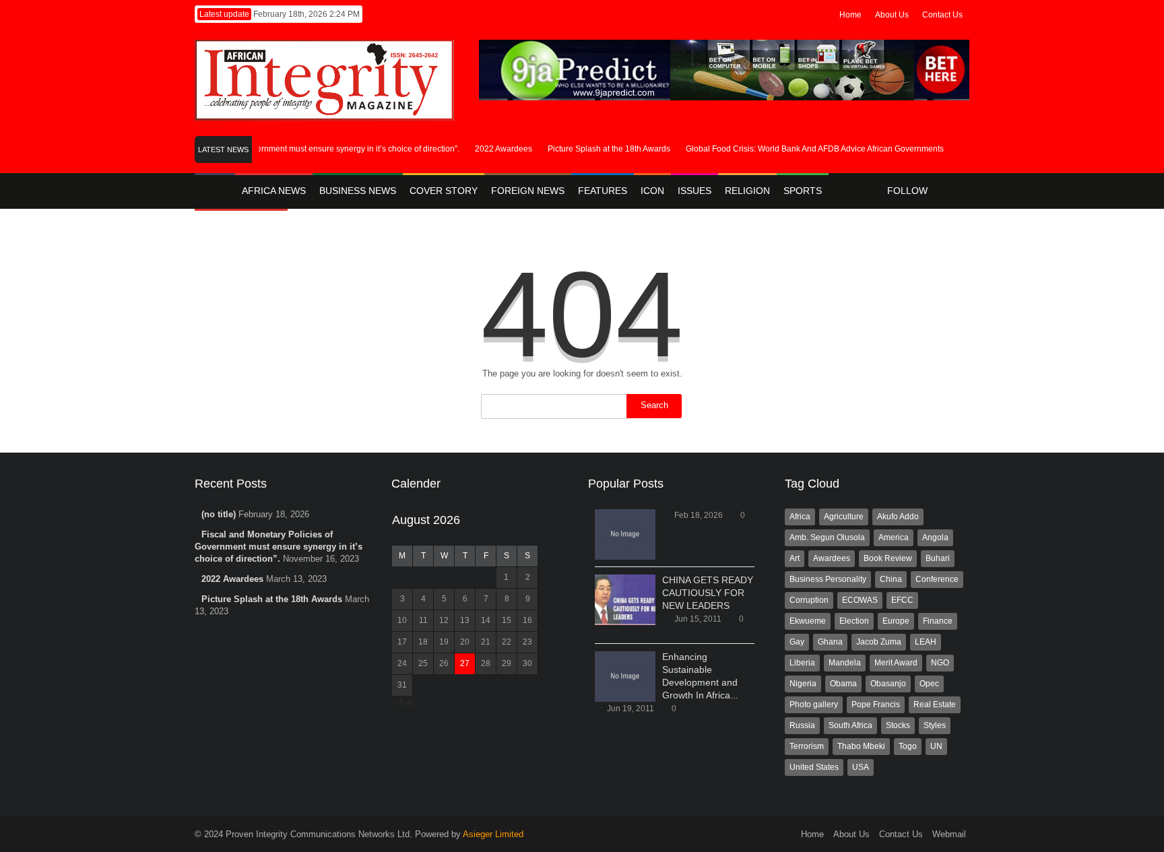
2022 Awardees (496, 149)
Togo (908, 746)
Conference (937, 579)
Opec (929, 683)
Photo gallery (813, 704)
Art (794, 558)
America (893, 537)
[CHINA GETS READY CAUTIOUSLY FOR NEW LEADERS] (625, 600)
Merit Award (895, 662)
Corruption (809, 600)
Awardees (831, 558)
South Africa (850, 725)
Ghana (830, 642)
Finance (937, 621)
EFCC (902, 600)
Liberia (802, 662)
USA (860, 767)
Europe (895, 621)
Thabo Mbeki (861, 746)
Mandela (845, 662)
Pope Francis (875, 704)
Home (850, 15)
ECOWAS (860, 600)
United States (814, 767)
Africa (799, 516)
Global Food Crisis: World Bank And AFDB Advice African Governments (808, 149)
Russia (802, 725)
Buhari (938, 558)
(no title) (218, 514)
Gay (796, 642)
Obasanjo (888, 683)
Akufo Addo (898, 516)
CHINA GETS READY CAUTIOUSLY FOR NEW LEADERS (707, 593)
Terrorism (806, 746)
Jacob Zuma (878, 642)
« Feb (403, 703)
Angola (935, 537)
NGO (940, 662)
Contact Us (942, 15)
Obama (843, 683)
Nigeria (802, 683)
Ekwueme (807, 621)
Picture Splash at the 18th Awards (602, 149)
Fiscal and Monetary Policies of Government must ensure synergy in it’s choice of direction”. (286, 149)
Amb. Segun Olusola (827, 537)
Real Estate (934, 704)
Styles (935, 725)
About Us (892, 15)
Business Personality (827, 579)
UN (936, 746)
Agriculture (844, 516)
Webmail (949, 834)
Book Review (888, 558)
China (891, 579)
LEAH (925, 642)
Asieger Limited (493, 834)
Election (854, 621)
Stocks (898, 725)
